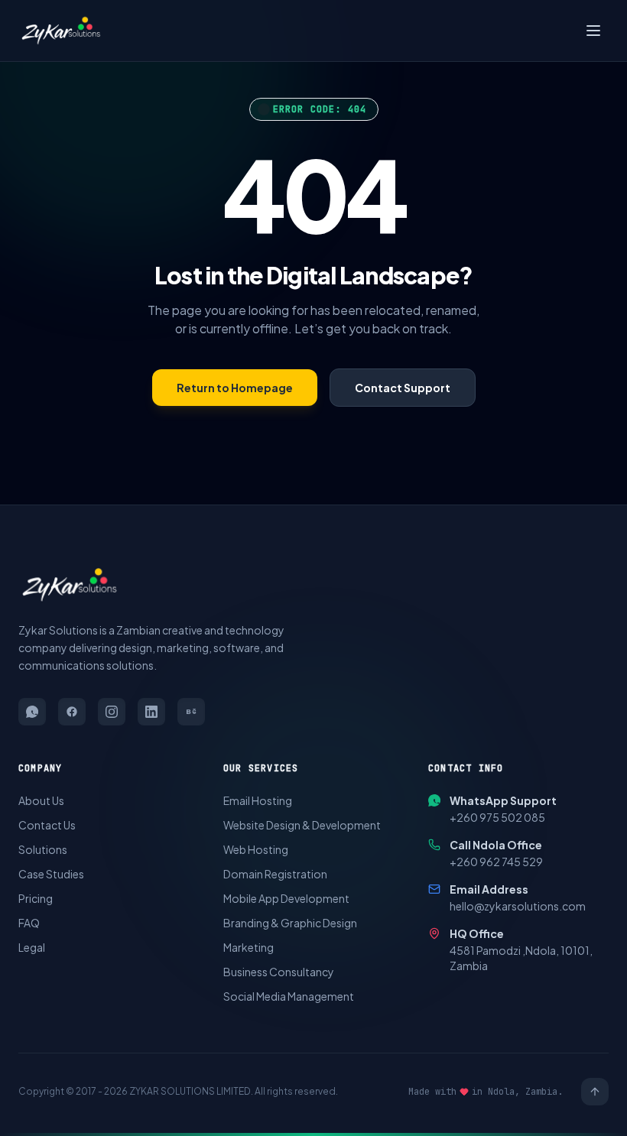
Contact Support (402, 387)
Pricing (35, 898)
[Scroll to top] (595, 1091)
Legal (31, 947)
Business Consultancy (278, 972)
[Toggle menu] (593, 30)
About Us (41, 800)
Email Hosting (257, 800)
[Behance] (191, 711)
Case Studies (51, 874)
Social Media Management (288, 996)
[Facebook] (72, 711)
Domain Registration (275, 874)
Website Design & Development (302, 825)
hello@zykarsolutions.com (518, 906)
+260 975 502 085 (497, 817)
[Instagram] (111, 711)
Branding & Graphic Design (290, 923)
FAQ (29, 923)
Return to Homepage (235, 387)
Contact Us (47, 825)
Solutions (42, 849)
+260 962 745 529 (496, 861)
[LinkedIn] (151, 711)
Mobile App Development (286, 898)
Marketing (248, 947)
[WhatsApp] (32, 711)
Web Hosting (255, 849)
